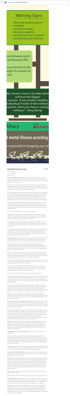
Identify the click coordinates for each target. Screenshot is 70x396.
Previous (9, 84)
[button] (1, 2)
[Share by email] (47, 169)
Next (47, 84)
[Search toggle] (68, 2)
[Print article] (45, 169)
